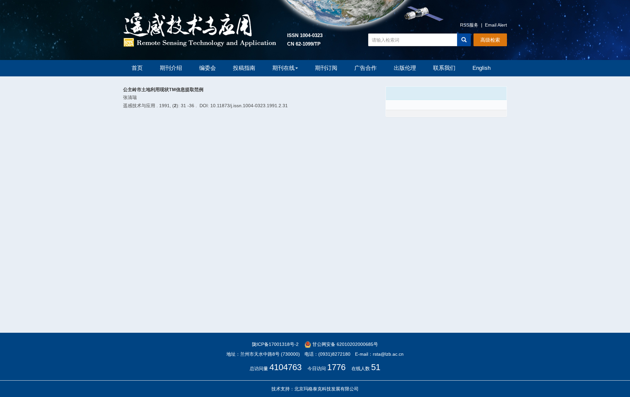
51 (375, 367)
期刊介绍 (171, 68)
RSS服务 (469, 25)
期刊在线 (283, 68)
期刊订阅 (326, 68)
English (481, 68)
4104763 (285, 367)
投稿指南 (244, 68)
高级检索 (490, 40)
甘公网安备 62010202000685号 (344, 344)
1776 (336, 367)
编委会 (207, 68)
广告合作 (365, 68)
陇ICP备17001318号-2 (275, 344)
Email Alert (496, 25)
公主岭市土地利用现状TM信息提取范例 (163, 89)
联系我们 (444, 68)
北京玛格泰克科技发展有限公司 (326, 388)
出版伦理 (405, 68)
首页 (137, 68)
